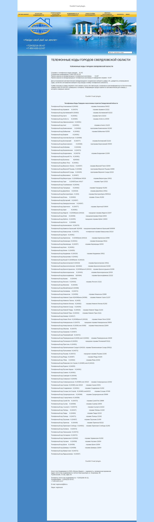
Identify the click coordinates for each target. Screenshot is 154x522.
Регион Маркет (24, 14)
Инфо (128, 14)
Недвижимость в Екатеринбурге (73, 14)
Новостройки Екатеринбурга (90, 14)
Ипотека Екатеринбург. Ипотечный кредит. (107, 14)
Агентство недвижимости (38, 14)
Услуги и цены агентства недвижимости (56, 14)
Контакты (120, 14)
